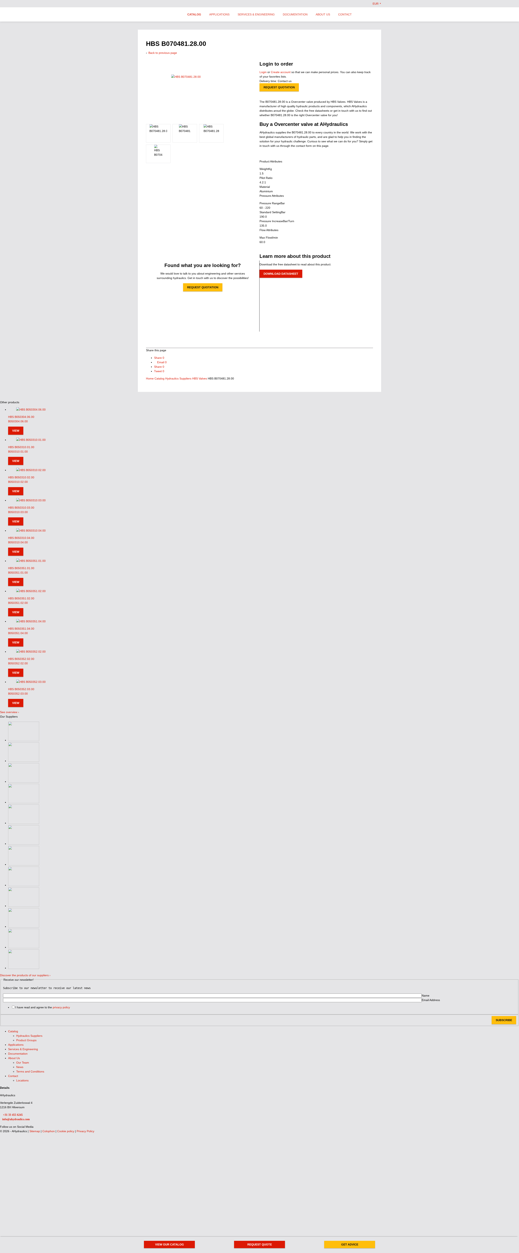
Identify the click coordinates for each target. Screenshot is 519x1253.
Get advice (349, 1244)
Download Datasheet (281, 273)
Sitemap (35, 1131)
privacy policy (61, 1007)
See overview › (9, 712)
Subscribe (504, 1020)
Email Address (431, 1000)
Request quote (259, 1244)
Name (425, 995)
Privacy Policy (85, 1131)
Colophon (49, 1131)
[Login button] (371, 14)
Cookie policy (66, 1131)
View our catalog (169, 1244)
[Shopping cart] (379, 14)
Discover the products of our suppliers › (25, 975)
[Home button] (159, 15)
